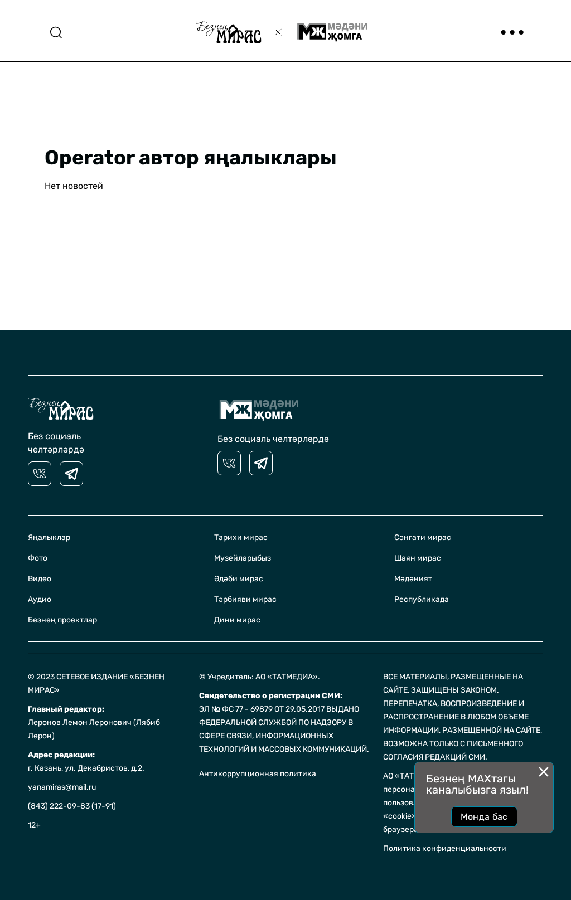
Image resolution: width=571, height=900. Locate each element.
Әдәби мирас (238, 578)
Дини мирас (237, 620)
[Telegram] (71, 473)
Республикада (421, 599)
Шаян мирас (417, 558)
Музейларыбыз (242, 558)
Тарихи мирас (241, 537)
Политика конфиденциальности (444, 848)
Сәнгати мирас (422, 537)
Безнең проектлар (62, 620)
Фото (37, 558)
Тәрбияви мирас (245, 599)
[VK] (39, 473)
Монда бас (484, 816)
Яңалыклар (49, 537)
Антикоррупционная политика (257, 774)
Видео (39, 578)
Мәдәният (413, 578)
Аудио (39, 599)
